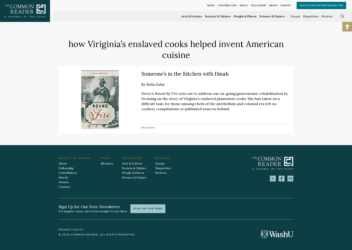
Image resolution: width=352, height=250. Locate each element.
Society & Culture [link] (218, 16)
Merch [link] (273, 5)
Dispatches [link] (311, 16)
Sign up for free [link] (147, 208)
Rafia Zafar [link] (155, 84)
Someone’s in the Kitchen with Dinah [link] (185, 74)
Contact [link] (64, 187)
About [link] (244, 5)
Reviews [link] (327, 16)
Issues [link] (211, 5)
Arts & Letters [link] (192, 16)
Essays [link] (295, 16)
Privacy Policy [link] (71, 229)
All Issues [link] (106, 163)
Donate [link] (285, 5)
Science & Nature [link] (272, 16)
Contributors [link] (227, 5)
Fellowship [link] (258, 5)
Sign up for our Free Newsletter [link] (321, 5)
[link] (347, 26)
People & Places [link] (245, 16)
